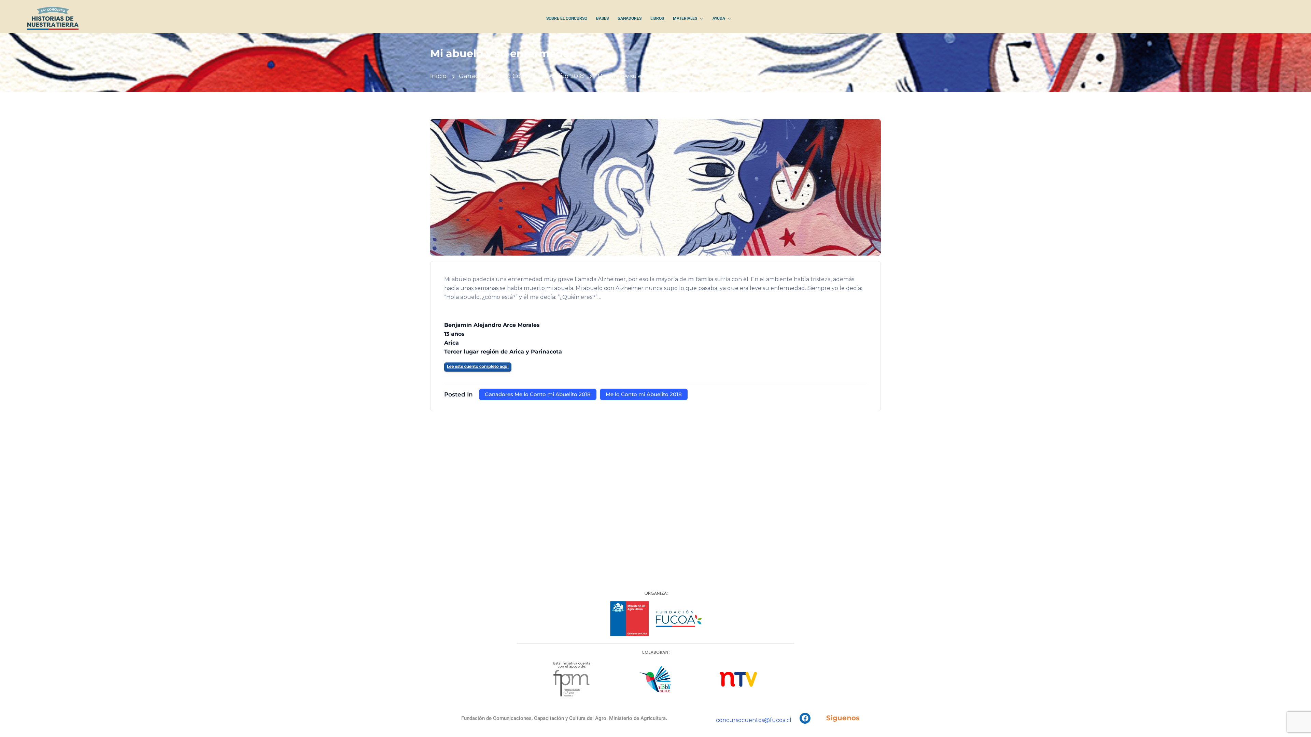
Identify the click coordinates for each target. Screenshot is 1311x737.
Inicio (438, 76)
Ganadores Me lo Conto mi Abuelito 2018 (521, 76)
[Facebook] (805, 718)
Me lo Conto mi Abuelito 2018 (644, 394)
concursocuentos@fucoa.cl (753, 720)
